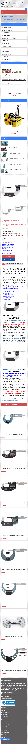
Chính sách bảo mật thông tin (7, 724)
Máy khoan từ (5, 48)
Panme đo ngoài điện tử (18, 320)
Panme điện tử (18, 398)
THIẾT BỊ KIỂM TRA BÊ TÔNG (15, 164)
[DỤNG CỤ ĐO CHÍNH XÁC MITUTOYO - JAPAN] (4, 160)
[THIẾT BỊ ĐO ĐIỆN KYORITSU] (4, 154)
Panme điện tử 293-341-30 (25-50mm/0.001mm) (14, 535)
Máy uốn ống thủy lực (7, 30)
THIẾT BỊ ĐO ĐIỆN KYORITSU (15, 153)
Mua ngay (9, 256)
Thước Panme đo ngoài (20, 19)
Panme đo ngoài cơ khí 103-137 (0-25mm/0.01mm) (14, 434)
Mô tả (3, 263)
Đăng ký (8, 6)
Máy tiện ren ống (5, 43)
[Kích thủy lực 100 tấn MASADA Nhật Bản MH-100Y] (14, 78)
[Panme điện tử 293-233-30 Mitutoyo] (20, 208)
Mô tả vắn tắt (20, 263)
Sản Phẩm (11, 16)
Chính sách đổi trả (4, 728)
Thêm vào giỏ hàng (9, 259)
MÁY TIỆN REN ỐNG (13, 147)
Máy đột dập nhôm (6, 56)
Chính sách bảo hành (5, 730)
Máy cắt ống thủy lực (6, 27)
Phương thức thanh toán (6, 719)
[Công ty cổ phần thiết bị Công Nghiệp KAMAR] (14, 3)
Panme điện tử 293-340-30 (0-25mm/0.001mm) (14, 502)
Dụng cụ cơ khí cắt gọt (7, 51)
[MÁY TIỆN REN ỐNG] (4, 149)
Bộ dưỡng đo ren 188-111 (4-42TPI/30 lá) (14, 636)
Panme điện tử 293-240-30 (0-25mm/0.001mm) (14, 468)
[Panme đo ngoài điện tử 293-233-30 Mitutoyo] (7, 211)
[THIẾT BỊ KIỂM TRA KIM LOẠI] (4, 171)
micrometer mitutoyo (13, 400)
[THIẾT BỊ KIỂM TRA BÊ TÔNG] (4, 166)
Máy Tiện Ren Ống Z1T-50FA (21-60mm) (14, 131)
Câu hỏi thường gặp (5, 732)
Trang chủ (5, 16)
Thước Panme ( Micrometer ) (8, 19)
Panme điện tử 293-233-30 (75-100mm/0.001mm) (12, 21)
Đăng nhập (3, 6)
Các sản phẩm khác (6, 59)
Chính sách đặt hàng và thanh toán (8, 721)
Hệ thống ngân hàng (5, 714)
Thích (3, 228)
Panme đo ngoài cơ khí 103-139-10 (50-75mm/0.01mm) (14, 603)
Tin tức (2, 741)
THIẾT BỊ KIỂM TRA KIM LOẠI (15, 169)
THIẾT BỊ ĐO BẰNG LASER (14, 142)
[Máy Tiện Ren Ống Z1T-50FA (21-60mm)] (14, 116)
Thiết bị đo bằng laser (7, 46)
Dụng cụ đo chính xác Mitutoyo (9, 18)
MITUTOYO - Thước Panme (14, 233)
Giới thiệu (3, 710)
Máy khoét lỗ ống (6, 35)
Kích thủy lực (5, 40)
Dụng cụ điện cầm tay (6, 54)
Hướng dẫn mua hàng (11, 263)
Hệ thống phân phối (5, 712)
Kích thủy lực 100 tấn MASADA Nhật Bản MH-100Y (14, 93)
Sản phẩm (3, 739)
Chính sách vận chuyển (5, 726)
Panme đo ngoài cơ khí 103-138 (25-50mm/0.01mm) (14, 569)
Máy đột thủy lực (6, 32)
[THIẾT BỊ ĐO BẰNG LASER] (4, 143)
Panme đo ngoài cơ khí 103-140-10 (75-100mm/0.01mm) (14, 670)
